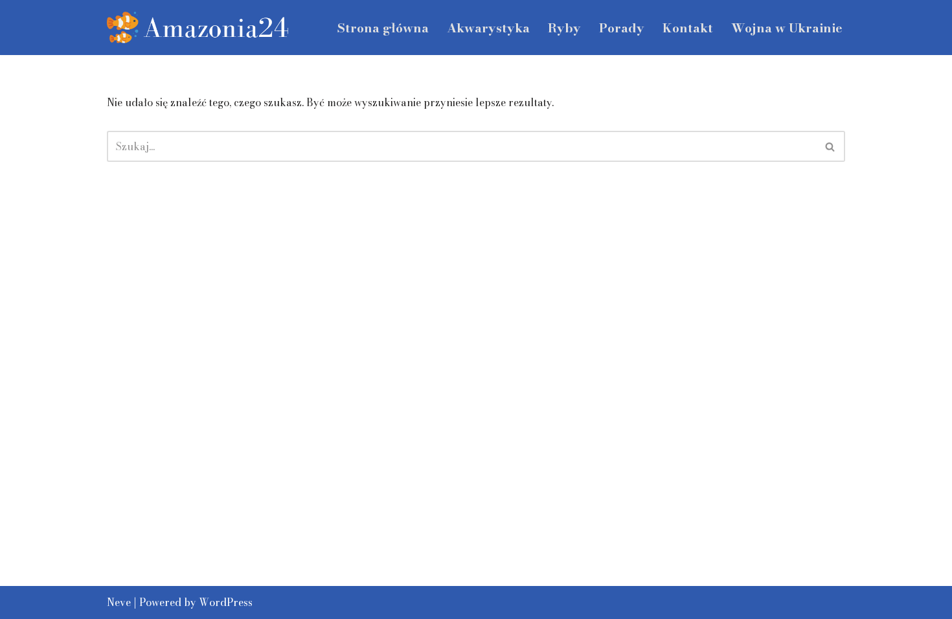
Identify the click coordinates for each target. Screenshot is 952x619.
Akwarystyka (488, 28)
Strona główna (383, 28)
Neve (119, 602)
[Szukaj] (830, 146)
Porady (621, 28)
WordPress (226, 602)
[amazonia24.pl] (197, 27)
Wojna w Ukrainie (787, 28)
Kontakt (688, 28)
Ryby (564, 28)
